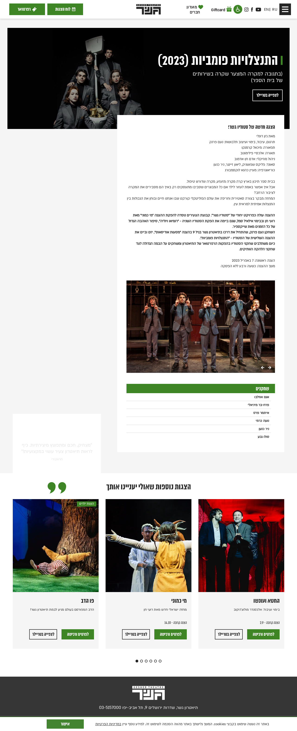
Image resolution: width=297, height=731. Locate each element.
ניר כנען (264, 429)
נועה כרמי (262, 420)
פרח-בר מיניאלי (258, 405)
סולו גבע (263, 437)
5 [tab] (155, 661)
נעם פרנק (257, 232)
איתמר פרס (261, 413)
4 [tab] (150, 661)
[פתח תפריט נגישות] (237, 9)
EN (266, 9)
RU (274, 9)
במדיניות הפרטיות (108, 724)
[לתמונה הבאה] (270, 368)
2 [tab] (141, 661)
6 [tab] (160, 661)
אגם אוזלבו (261, 397)
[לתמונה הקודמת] (263, 368)
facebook (252, 9)
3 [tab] (146, 661)
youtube (258, 9)
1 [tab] (137, 661)
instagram (246, 9)
